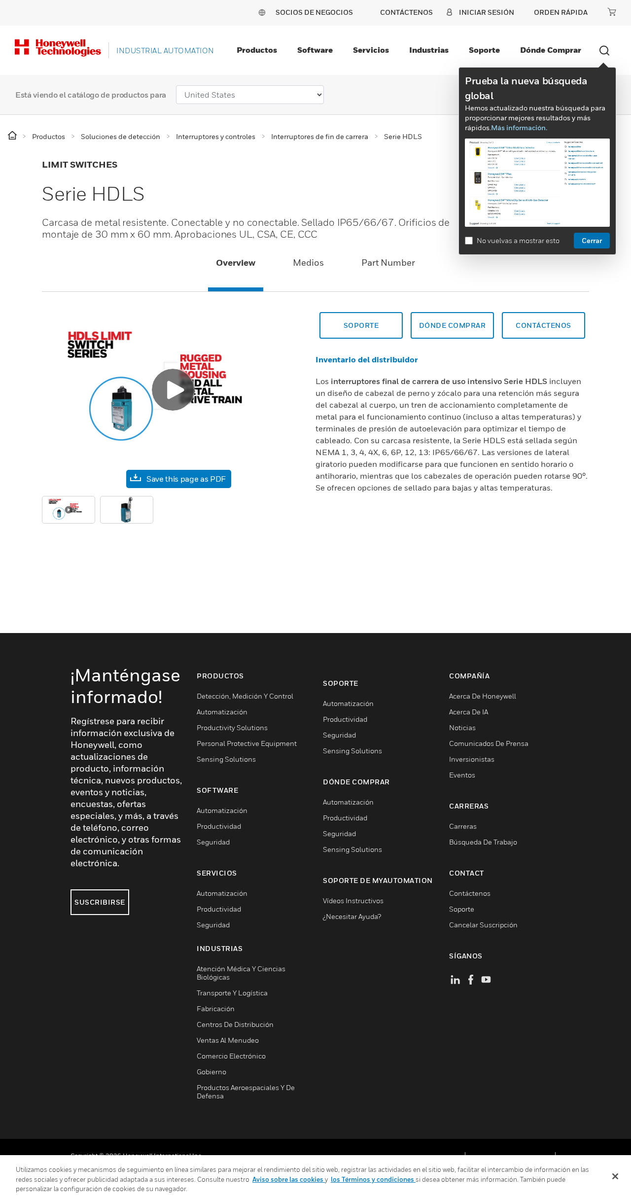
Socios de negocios (314, 12)
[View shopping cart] (611, 11)
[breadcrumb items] (13, 136)
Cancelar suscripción (483, 924)
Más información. (519, 127)
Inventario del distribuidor (367, 359)
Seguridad (213, 842)
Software (315, 50)
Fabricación (216, 1008)
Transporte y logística (232, 992)
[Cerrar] (615, 1176)
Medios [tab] (308, 262)
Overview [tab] (235, 262)
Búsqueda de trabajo (483, 842)
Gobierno (211, 1071)
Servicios (371, 50)
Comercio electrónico (231, 1056)
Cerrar (592, 240)
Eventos (462, 775)
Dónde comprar (550, 50)
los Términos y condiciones (373, 1179)
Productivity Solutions (232, 727)
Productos (257, 50)
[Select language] (262, 12)
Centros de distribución (235, 1024)
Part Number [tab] (388, 262)
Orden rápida (561, 12)
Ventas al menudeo (228, 1040)
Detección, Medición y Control (245, 696)
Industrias (429, 50)
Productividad (219, 826)
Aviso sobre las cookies (288, 1179)
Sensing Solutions (226, 759)
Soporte (484, 50)
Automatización (222, 711)
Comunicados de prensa (488, 743)
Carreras (463, 826)
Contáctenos (543, 325)
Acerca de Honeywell (482, 696)
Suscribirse (99, 902)
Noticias (462, 727)
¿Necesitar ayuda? (352, 916)
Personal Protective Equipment (247, 743)
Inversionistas (471, 759)
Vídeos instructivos (353, 900)
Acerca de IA (468, 711)
